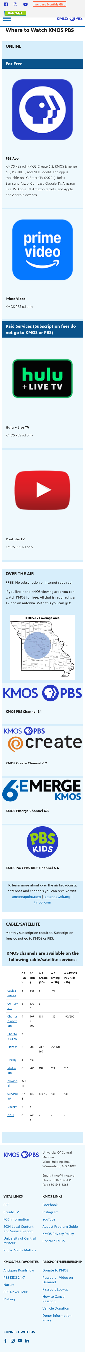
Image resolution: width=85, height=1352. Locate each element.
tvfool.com (42, 902)
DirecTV (12, 1107)
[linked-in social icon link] (28, 1343)
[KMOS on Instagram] (15, 4)
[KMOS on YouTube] (25, 4)
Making (9, 1299)
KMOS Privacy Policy (58, 1234)
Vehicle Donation (55, 1308)
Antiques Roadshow (18, 1270)
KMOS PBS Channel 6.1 (23, 711)
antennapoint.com (26, 897)
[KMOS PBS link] (69, 18)
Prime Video (16, 299)
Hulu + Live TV (17, 427)
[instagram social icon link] (14, 1343)
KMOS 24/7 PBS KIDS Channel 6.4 (32, 868)
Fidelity (11, 1060)
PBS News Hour (15, 1292)
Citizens (12, 1047)
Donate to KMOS (55, 1270)
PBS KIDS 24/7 (14, 1277)
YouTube (48, 1219)
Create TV (11, 1212)
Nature (9, 1285)
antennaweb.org (57, 897)
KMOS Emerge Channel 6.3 (27, 811)
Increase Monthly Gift (49, 4)
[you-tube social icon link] (21, 1343)
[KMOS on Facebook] (6, 4)
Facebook (50, 1205)
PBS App (12, 158)
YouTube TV (15, 539)
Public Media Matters (19, 1250)
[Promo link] (42, 109)
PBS (6, 1205)
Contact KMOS (53, 1241)
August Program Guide (60, 1226)
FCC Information (16, 1219)
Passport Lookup (55, 1289)
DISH (10, 1115)
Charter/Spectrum (12, 1021)
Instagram (50, 1212)
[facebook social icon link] (7, 1343)
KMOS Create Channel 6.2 (26, 763)
